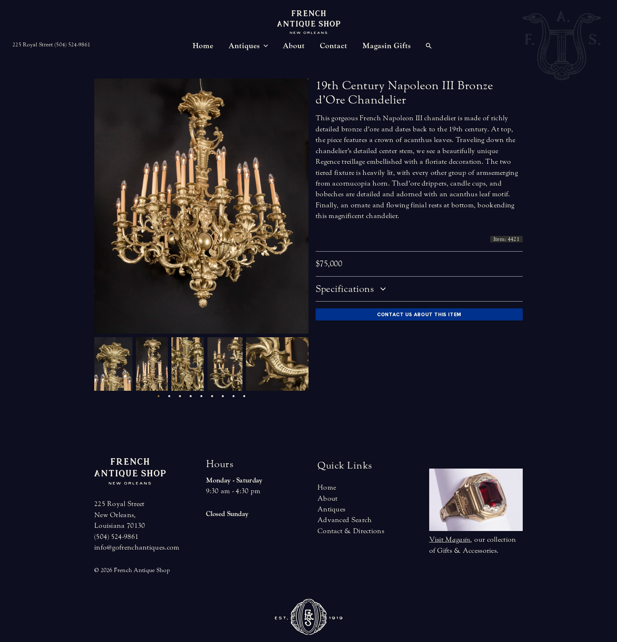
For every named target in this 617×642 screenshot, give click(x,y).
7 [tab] (222, 396)
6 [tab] (212, 396)
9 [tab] (244, 396)
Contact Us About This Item (419, 314)
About (327, 498)
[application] (264, 46)
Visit (450, 539)
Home (326, 487)
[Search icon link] (429, 47)
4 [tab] (190, 396)
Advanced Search (344, 520)
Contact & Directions (350, 531)
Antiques (331, 509)
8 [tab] (233, 396)
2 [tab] (169, 396)
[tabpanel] (115, 364)
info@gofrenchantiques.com (137, 547)
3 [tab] (180, 396)
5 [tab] (201, 396)
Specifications (346, 288)
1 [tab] (158, 396)
